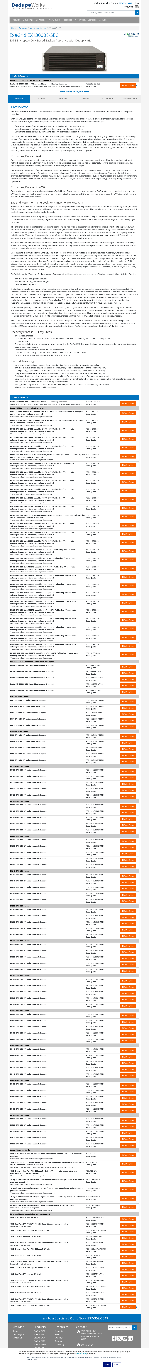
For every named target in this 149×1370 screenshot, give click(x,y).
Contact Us (92, 20)
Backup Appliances (37, 28)
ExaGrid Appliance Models (34, 20)
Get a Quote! (80, 20)
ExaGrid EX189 (40, 1344)
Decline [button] (116, 1365)
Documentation (130, 98)
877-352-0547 (125, 3)
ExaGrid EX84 (39, 1341)
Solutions (85, 98)
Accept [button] (107, 1365)
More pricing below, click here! (74, 91)
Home (14, 28)
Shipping (59, 1338)
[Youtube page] (124, 1339)
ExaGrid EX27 (39, 1331)
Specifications (108, 98)
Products (16, 20)
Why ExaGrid (54, 20)
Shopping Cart (18, 1334)
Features (41, 98)
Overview (19, 98)
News (57, 1334)
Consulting (59, 1344)
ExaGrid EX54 (39, 1338)
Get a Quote (129, 85)
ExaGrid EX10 (39, 1347)
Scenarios (63, 98)
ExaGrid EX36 (39, 1334)
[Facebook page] (114, 1339)
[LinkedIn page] (130, 1339)
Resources (67, 20)
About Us (103, 20)
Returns (58, 1341)
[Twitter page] (119, 1339)
